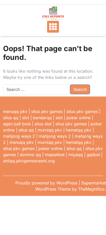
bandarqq (42, 117)
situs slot (42, 123)
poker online (78, 117)
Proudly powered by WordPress (47, 182)
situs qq (10, 117)
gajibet (93, 154)
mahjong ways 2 (19, 136)
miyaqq (75, 154)
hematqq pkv (78, 130)
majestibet (55, 154)
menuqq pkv (15, 111)
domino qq (30, 154)
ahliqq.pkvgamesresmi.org (29, 160)
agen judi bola (17, 123)
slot (25, 117)
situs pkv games (47, 111)
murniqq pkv (50, 130)
